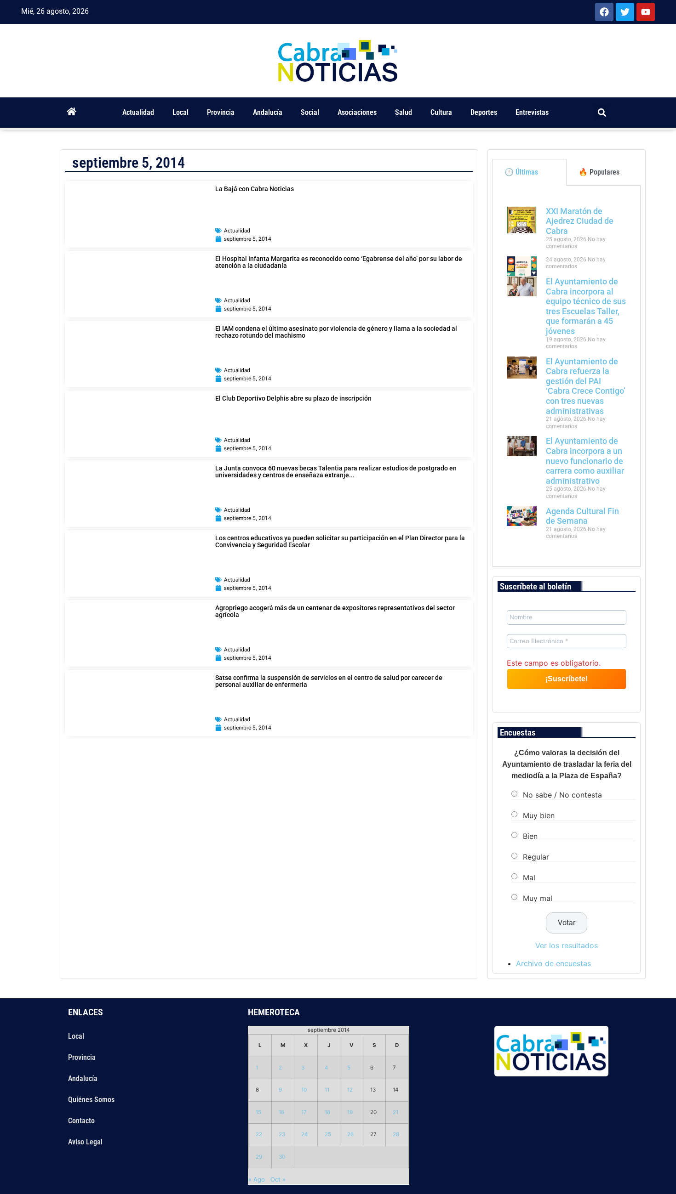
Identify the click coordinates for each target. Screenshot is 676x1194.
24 (304, 1134)
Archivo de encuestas (553, 963)
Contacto (81, 1120)
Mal (529, 877)
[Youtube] (645, 12)
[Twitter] (625, 12)
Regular (536, 856)
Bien (530, 835)
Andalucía (267, 112)
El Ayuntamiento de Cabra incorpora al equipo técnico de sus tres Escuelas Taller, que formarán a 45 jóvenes (586, 306)
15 (258, 1112)
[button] (602, 112)
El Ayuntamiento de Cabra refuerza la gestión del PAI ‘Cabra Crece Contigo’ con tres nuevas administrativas (585, 386)
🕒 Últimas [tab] (521, 172)
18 (327, 1112)
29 (259, 1157)
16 (281, 1112)
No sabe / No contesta (562, 794)
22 (259, 1134)
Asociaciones (357, 112)
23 (282, 1134)
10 (304, 1089)
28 (396, 1134)
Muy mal (537, 897)
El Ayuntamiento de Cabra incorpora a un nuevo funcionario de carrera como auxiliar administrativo (585, 460)
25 (328, 1134)
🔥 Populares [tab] (599, 172)
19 (350, 1112)
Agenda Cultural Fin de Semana (582, 516)
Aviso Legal (85, 1141)
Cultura (441, 112)
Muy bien (539, 815)
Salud (403, 112)
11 (327, 1089)
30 (282, 1157)
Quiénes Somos (91, 1099)
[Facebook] (604, 12)
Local (180, 112)
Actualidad (138, 112)
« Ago (256, 1179)
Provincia (221, 112)
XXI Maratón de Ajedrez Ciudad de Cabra (579, 221)
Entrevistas (532, 112)
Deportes (483, 112)
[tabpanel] (567, 376)
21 (395, 1112)
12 (350, 1089)
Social (310, 112)
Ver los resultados (566, 945)
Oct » (278, 1179)
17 (304, 1112)
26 (350, 1134)
